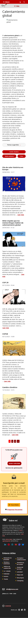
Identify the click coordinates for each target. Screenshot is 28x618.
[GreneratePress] (19, 610)
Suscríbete (15, 505)
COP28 (5, 334)
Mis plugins (20, 577)
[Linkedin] (5, 545)
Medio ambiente (9, 156)
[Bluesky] (23, 545)
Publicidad (6, 574)
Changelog (20, 580)
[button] (24, 2)
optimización (6, 541)
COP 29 (5, 282)
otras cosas (9, 539)
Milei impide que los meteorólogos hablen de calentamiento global (12, 223)
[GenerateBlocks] (22, 610)
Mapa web (20, 575)
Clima (21, 156)
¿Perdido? (20, 572)
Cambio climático (14, 152)
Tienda (6, 579)
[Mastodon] (19, 545)
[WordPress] (12, 545)
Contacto (6, 576)
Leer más (21, 215)
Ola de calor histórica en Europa (12, 168)
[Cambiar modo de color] (20, 2)
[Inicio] (4, 6)
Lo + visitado (7, 571)
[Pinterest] (9, 545)
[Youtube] (16, 545)
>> (18, 441)
